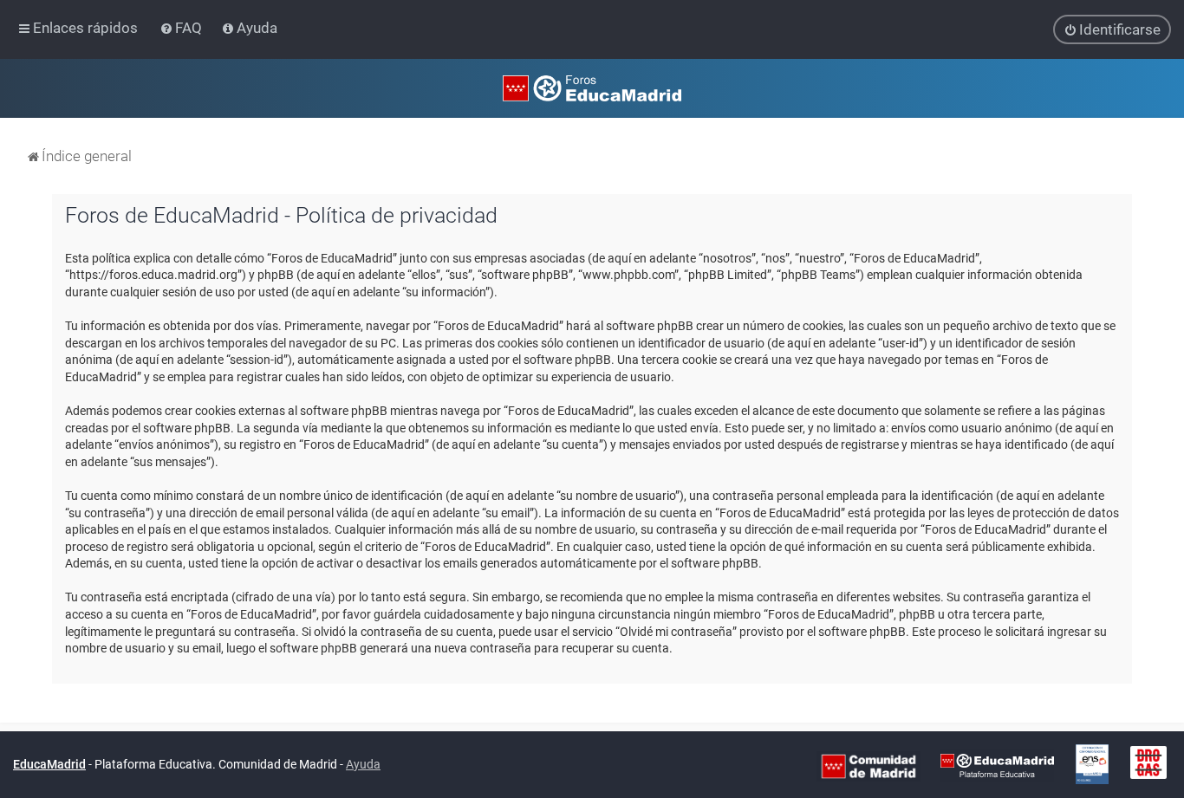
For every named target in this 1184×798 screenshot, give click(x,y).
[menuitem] (182, 28)
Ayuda (363, 764)
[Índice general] (592, 88)
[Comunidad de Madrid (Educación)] (868, 765)
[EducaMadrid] (997, 765)
